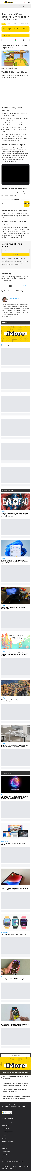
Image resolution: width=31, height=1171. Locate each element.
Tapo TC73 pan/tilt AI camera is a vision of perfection (16, 1077)
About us (4, 1145)
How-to (4, 23)
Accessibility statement (7, 1131)
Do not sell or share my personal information (13, 1161)
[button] (29, 2)
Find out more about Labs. (16, 30)
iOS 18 (11, 6)
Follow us (19, 40)
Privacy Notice (21, 260)
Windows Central (6, 1158)
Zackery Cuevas (12, 23)
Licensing (4, 1138)
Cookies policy (5, 1128)
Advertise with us (6, 1151)
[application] (15, 174)
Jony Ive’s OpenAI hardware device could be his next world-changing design (16, 1097)
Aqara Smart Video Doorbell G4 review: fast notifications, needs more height (15, 1084)
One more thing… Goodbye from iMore (15, 1072)
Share (5, 40)
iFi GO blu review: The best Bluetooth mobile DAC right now (15, 1090)
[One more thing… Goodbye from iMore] (15, 1066)
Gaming (3, 10)
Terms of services (19, 258)
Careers (4, 1135)
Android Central (6, 1154)
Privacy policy (5, 1125)
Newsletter (26, 40)
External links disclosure (8, 1141)
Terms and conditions (7, 1118)
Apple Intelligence (21, 6)
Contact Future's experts (8, 1122)
